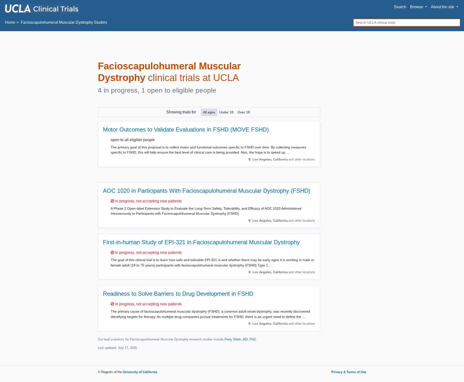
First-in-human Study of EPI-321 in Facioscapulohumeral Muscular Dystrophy (201, 242)
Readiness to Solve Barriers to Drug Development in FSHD (178, 293)
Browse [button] (417, 7)
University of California (140, 372)
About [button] (442, 7)
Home (10, 22)
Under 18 (226, 112)
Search (400, 7)
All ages (209, 112)
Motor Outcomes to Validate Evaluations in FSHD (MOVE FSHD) (186, 129)
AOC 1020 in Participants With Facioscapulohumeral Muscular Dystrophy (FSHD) (206, 190)
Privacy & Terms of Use (348, 372)
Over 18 (244, 112)
